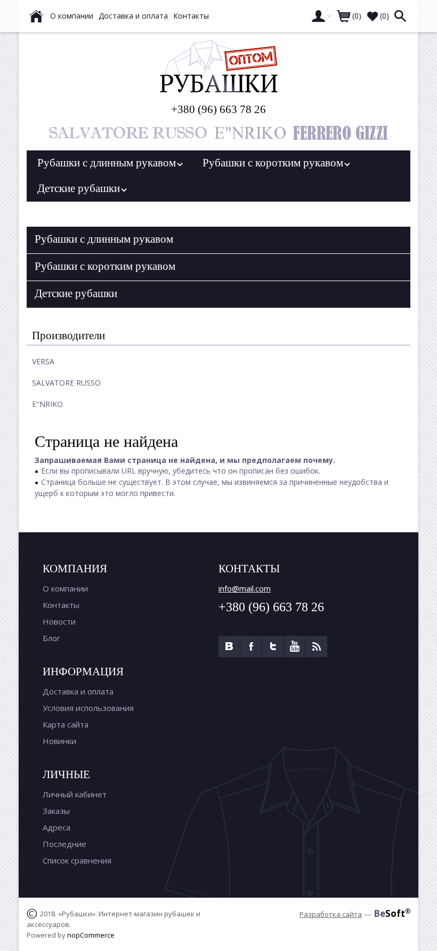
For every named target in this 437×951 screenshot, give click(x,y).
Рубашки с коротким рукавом (276, 162)
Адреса (56, 827)
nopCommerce (91, 935)
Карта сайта (65, 724)
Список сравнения (77, 860)
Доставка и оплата (78, 691)
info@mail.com (244, 588)
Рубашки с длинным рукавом (109, 162)
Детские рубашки (81, 188)
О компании (65, 588)
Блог (51, 638)
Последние (64, 843)
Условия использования (88, 707)
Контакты (61, 605)
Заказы (56, 810)
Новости (59, 621)
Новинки (59, 741)
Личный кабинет (75, 794)
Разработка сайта (331, 914)
